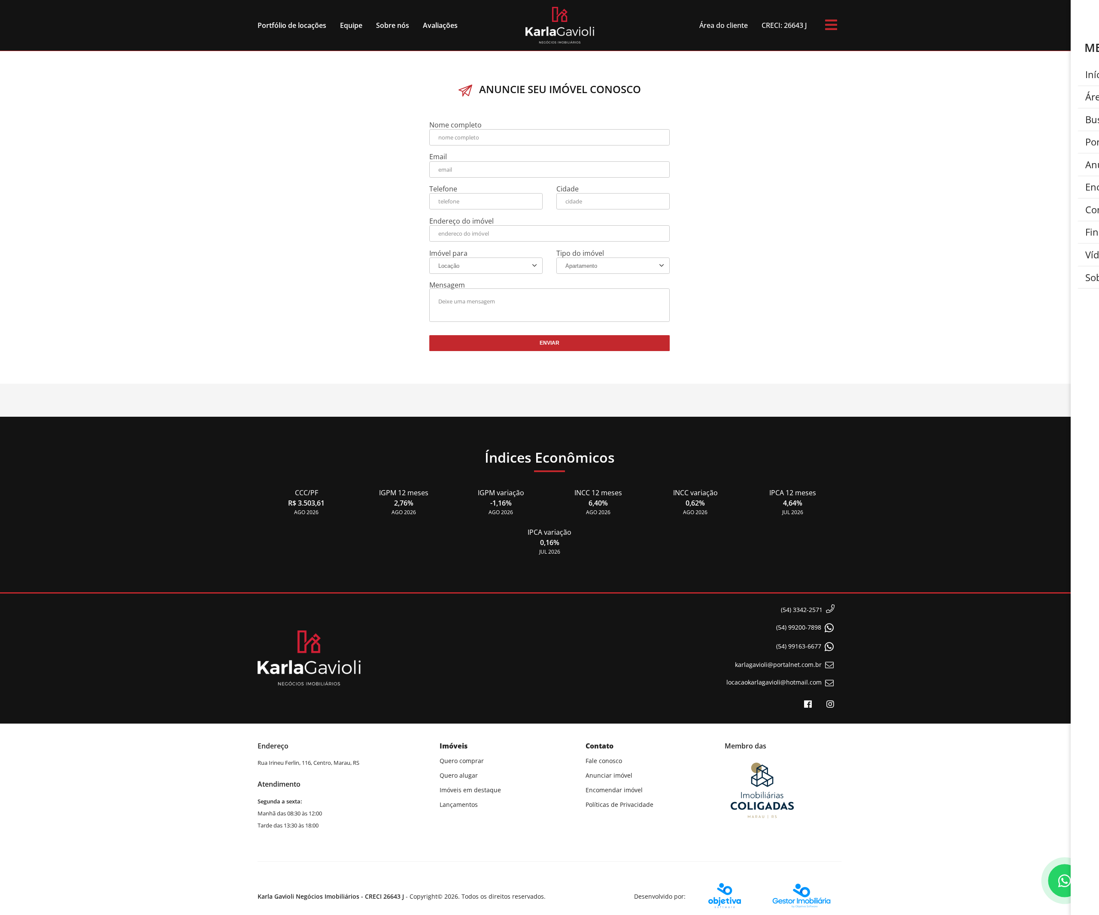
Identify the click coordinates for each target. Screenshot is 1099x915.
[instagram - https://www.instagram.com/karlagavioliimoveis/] (830, 704)
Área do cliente (723, 25)
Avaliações (440, 25)
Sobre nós (392, 25)
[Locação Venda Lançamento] (486, 266)
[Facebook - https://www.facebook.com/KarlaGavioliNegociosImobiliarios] (808, 704)
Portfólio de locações (292, 25)
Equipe (351, 25)
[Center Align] (831, 25)
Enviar (549, 343)
